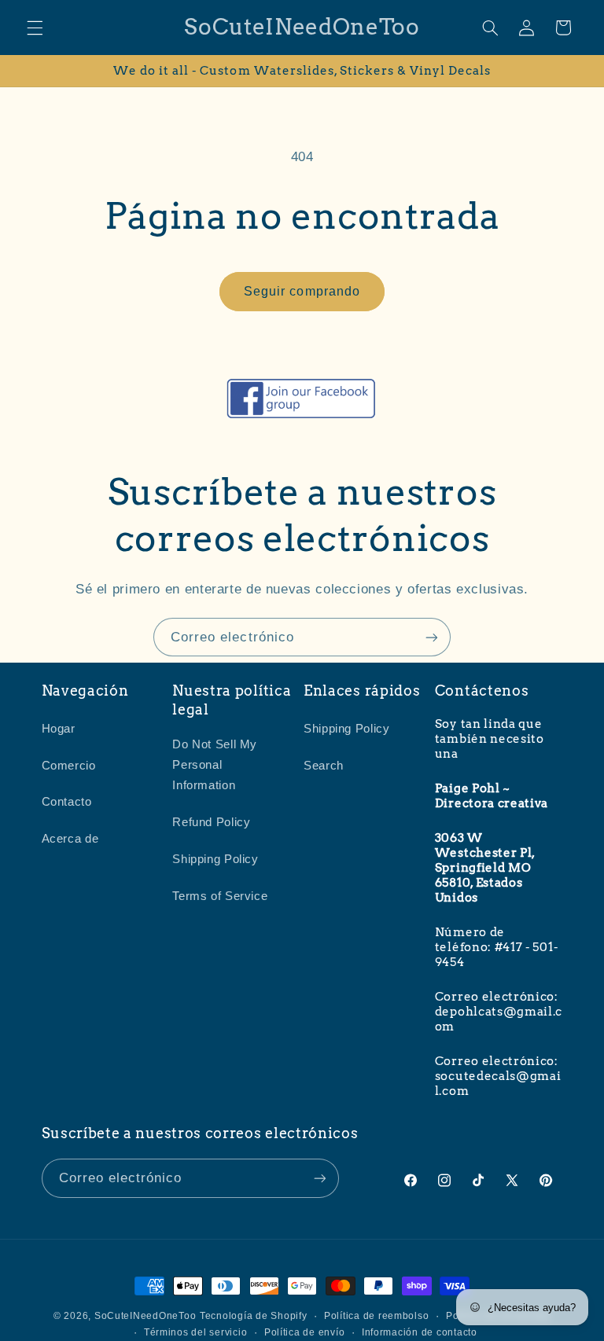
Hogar (59, 728)
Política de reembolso (376, 1316)
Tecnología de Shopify (253, 1316)
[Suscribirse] (432, 637)
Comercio (69, 765)
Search (324, 765)
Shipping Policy (215, 859)
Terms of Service (219, 896)
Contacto (67, 801)
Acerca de (70, 838)
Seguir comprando (302, 291)
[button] (35, 27)
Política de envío (304, 1332)
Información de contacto (419, 1332)
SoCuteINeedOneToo (145, 1316)
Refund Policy (211, 822)
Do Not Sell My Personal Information (214, 765)
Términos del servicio (195, 1332)
